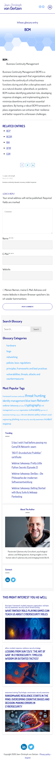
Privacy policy (45, 754)
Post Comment (27, 306)
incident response (27, 605)
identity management (14, 400)
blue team (31, 400)
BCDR (9, 136)
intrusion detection (27, 414)
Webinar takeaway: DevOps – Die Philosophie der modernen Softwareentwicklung (27, 477)
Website (6, 269)
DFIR (8, 148)
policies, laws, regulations (19, 362)
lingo (9, 351)
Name (8, 238)
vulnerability (34, 409)
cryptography (32, 405)
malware (18, 415)
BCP (8, 130)
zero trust (16, 410)
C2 (47, 410)
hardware (11, 345)
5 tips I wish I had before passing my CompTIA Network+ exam (29, 444)
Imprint (28, 757)
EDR (8, 153)
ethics (7, 648)
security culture (24, 607)
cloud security (24, 419)
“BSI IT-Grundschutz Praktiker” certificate (27, 455)
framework (7, 396)
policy (37, 414)
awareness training (9, 415)
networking (12, 357)
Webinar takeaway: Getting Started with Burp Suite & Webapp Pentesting (28, 492)
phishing (15, 419)
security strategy (35, 648)
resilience (25, 648)
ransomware (31, 692)
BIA (8, 142)
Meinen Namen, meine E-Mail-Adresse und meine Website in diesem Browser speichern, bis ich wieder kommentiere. (26, 294)
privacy (21, 406)
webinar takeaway (10, 405)
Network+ (43, 400)
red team (43, 414)
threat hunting (35, 395)
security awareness (37, 419)
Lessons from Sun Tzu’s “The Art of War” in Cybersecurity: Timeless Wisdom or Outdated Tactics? (25, 655)
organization (23, 410)
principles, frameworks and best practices (27, 368)
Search (36, 329)
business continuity (18, 396)
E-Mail (8, 253)
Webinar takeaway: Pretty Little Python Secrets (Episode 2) (27, 465)
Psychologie (22, 692)
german (43, 410)
